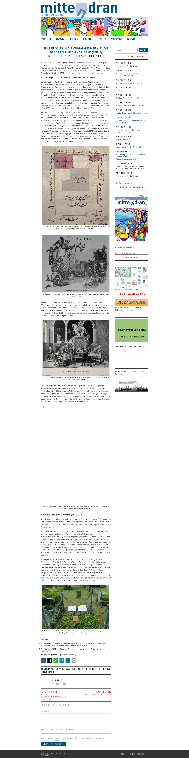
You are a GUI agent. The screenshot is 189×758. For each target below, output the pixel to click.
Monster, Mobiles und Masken (97, 695)
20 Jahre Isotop (122, 139)
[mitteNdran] (81, 10)
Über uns (73, 39)
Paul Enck (68, 55)
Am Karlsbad (64, 668)
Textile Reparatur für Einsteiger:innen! (131, 113)
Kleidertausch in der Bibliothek (128, 147)
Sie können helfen (127, 307)
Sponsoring (116, 39)
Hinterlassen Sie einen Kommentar (89, 55)
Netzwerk (101, 39)
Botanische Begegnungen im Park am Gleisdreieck (131, 121)
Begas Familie (75, 668)
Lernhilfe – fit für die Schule (127, 66)
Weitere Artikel (59, 684)
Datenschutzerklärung (138, 754)
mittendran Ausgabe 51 (125, 247)
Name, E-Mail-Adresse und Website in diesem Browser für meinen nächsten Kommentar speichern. (72, 739)
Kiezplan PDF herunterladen (126, 289)
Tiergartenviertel (48, 671)
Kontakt (131, 39)
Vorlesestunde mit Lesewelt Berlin (130, 105)
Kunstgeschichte (89, 668)
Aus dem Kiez (49, 668)
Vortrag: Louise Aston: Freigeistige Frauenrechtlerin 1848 (130, 74)
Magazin (60, 39)
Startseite (46, 39)
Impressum (123, 754)
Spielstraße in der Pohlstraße (128, 98)
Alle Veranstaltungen (123, 183)
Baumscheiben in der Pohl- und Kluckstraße (53, 698)
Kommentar (46, 712)
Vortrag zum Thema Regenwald (129, 83)
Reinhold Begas (103, 668)
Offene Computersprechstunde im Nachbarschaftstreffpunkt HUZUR (130, 167)
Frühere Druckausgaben (125, 253)
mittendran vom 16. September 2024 (89, 65)
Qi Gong (119, 90)
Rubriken (87, 39)
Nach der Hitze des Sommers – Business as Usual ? (128, 131)
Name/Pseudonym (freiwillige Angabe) (57, 729)
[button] (43, 660)
